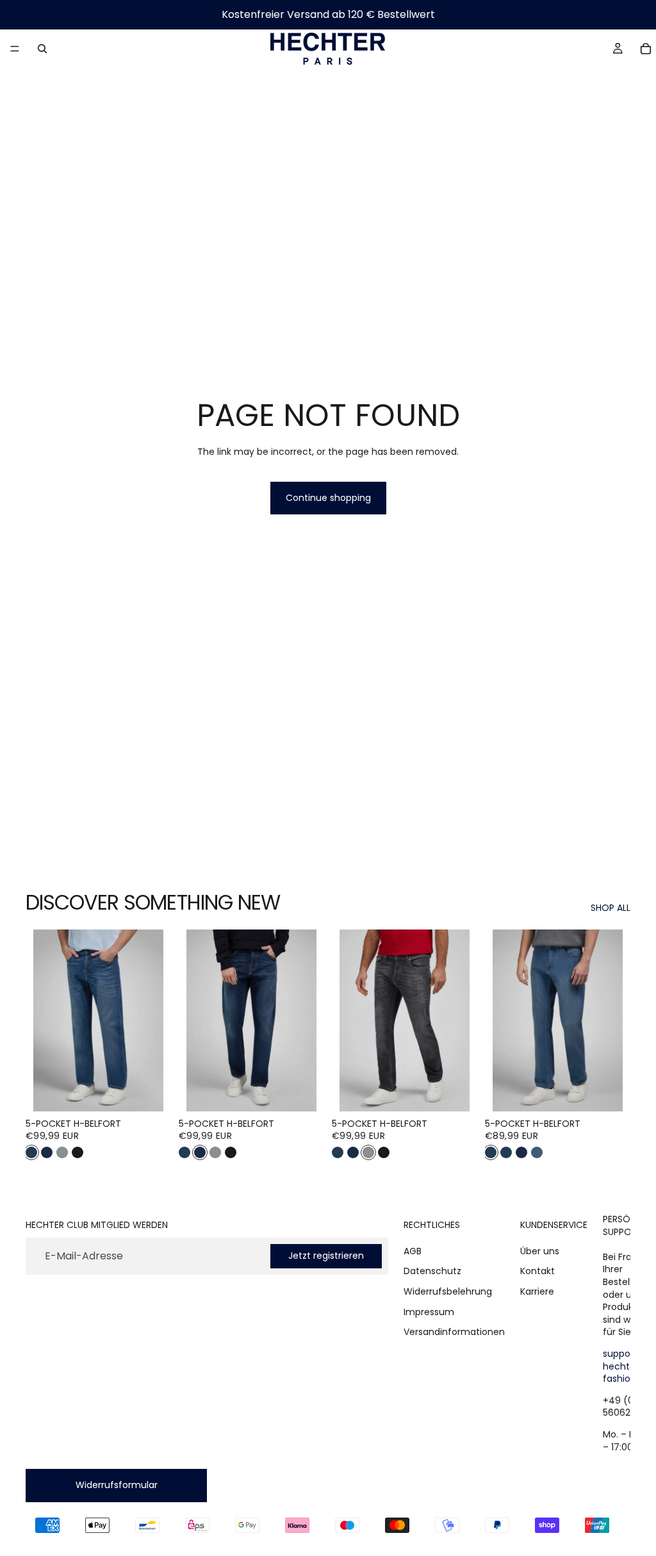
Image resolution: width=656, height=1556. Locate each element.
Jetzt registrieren (326, 1255)
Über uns (539, 1251)
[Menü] (14, 48)
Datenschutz (432, 1271)
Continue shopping (328, 497)
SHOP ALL (610, 908)
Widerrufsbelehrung (448, 1291)
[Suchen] (42, 49)
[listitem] (31, 1152)
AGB (413, 1251)
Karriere (537, 1291)
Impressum (429, 1311)
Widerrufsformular (117, 1484)
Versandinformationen (454, 1331)
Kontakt (537, 1271)
